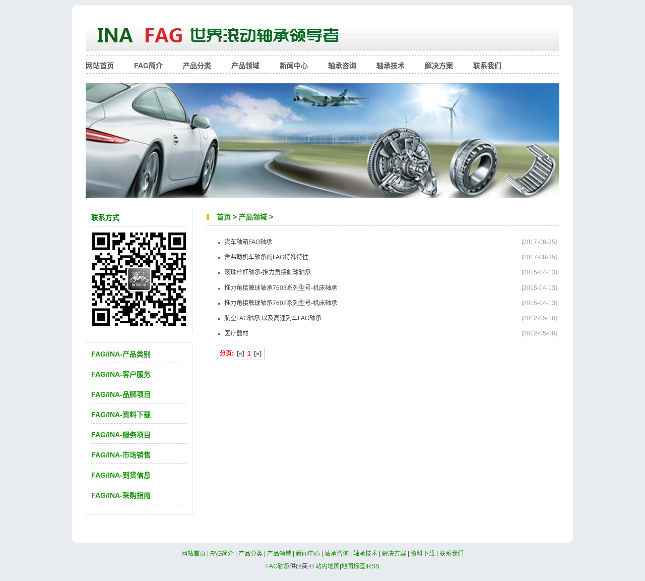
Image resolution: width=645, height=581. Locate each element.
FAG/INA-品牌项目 (121, 394)
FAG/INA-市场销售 (121, 455)
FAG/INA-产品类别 (121, 354)
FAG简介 (148, 66)
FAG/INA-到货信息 (121, 475)
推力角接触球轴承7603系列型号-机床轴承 (280, 288)
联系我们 (487, 66)
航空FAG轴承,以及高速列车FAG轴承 (272, 318)
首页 (224, 217)
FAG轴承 (278, 566)
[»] (258, 353)
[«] (240, 353)
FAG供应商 (322, 35)
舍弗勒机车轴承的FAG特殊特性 (266, 257)
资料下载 (423, 553)
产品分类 (197, 66)
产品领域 (245, 66)
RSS (373, 566)
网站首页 (100, 66)
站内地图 (327, 566)
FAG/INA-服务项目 (121, 435)
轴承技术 (390, 66)
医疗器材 (236, 333)
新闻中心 (294, 66)
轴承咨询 (342, 66)
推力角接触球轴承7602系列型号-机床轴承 (280, 303)
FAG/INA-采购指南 (121, 495)
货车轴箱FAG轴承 (248, 242)
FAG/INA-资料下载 (121, 415)
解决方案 (439, 66)
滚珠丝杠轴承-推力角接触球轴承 (267, 272)
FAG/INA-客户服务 (121, 374)
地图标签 (353, 566)
